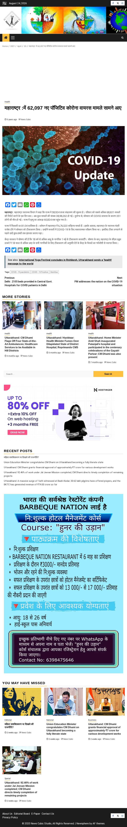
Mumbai (54, 272)
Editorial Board (22, 813)
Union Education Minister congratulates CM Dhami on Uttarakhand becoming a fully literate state (53, 462)
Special (8, 778)
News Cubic (26, 119)
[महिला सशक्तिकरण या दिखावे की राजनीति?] (21, 702)
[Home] (6, 38)
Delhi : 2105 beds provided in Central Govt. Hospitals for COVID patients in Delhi (28, 281)
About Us (7, 813)
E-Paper (35, 813)
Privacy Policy (10, 817)
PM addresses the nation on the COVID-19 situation (98, 281)
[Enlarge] (119, 498)
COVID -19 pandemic (20, 272)
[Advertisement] (63, 74)
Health (7, 102)
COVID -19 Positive (40, 272)
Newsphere (82, 823)
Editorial (8, 720)
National (50, 720)
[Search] (122, 38)
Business (92, 720)
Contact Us (48, 813)
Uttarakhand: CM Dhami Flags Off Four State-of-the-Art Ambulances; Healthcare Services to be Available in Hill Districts (21, 344)
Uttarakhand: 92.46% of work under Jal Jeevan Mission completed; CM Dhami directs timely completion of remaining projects (21, 789)
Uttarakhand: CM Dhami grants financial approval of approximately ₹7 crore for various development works (59, 467)
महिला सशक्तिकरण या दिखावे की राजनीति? (21, 457)
